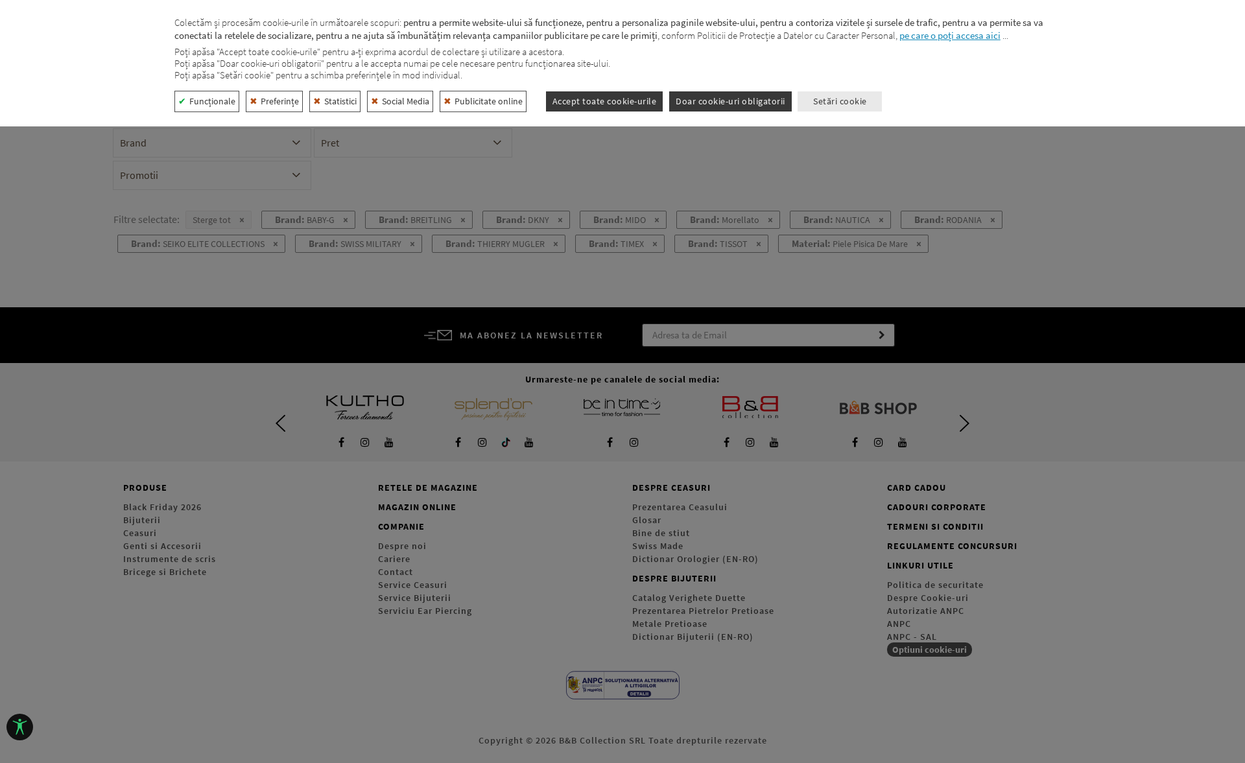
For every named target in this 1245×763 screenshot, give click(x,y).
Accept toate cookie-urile (604, 101)
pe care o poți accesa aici (950, 35)
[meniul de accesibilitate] (19, 727)
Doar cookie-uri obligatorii (730, 101)
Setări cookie (840, 101)
